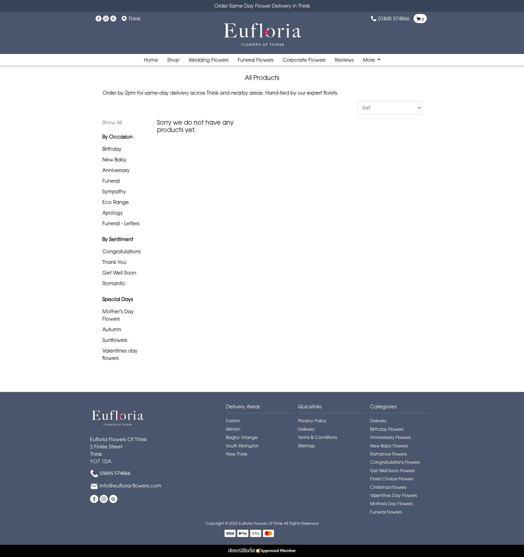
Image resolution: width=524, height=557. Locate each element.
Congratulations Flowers (395, 462)
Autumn (111, 329)
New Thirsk (236, 454)
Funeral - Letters (120, 223)
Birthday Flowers (386, 429)
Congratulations (121, 251)
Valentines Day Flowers (393, 495)
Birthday (111, 149)
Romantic (114, 283)
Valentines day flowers (120, 354)
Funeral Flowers (255, 60)
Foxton (233, 420)
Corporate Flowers (304, 60)
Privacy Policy (312, 420)
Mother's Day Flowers (118, 315)
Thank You (114, 262)
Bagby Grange (242, 437)
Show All (112, 122)
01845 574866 (393, 19)
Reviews (344, 60)
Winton (233, 429)
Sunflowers (114, 340)
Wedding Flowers (208, 60)
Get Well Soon (119, 273)
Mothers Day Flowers (391, 503)
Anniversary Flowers (390, 437)
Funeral (111, 181)
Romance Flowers (388, 454)
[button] (262, 408)
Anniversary (116, 170)
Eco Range (115, 202)
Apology (112, 213)
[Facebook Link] (99, 19)
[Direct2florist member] (262, 551)
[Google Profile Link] (113, 19)
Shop (173, 60)
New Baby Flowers (389, 445)
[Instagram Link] (106, 19)
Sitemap (306, 445)
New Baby (114, 159)
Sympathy (114, 191)
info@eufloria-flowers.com (130, 486)
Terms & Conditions (317, 437)
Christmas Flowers (388, 487)
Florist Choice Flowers (391, 478)
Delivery (306, 429)
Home (151, 60)
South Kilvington (242, 445)
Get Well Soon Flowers (392, 470)
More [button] (369, 60)
